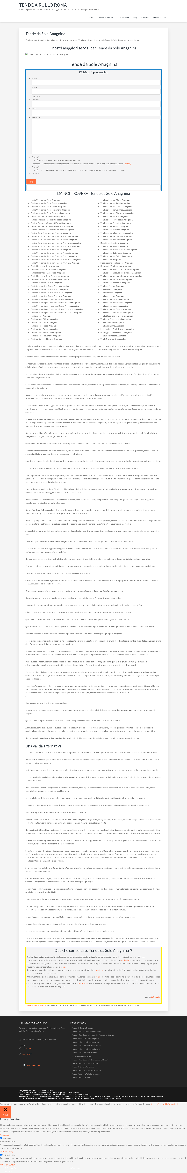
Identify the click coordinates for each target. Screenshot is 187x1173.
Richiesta (36, 117)
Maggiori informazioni (168, 1104)
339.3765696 (27, 1054)
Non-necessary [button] (6, 1151)
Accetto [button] (154, 1104)
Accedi (76, 1092)
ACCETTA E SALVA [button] (7, 1164)
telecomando (82, 983)
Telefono (36, 99)
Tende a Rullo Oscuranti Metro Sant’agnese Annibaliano (93, 1035)
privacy (128, 163)
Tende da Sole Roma (102, 1096)
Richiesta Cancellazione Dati (49, 1092)
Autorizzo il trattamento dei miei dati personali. (60, 160)
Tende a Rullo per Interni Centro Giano (87, 1031)
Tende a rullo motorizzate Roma (86, 1098)
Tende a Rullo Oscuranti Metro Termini (87, 1070)
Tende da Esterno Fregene (83, 1028)
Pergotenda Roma (62, 1096)
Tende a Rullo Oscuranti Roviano (85, 1053)
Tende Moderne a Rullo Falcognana (86, 1038)
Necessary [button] (4, 1135)
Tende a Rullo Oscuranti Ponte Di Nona (87, 1046)
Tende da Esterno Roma (82, 1096)
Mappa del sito (66, 1092)
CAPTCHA (36, 173)
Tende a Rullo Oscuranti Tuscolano (85, 1063)
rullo (98, 976)
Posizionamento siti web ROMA (52, 1094)
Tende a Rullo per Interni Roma (125, 1096)
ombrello (125, 960)
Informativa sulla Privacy (28, 1092)
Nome (35, 78)
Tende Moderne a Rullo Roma (33, 1098)
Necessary (6, 1138)
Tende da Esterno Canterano (83, 1067)
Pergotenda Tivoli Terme (82, 1056)
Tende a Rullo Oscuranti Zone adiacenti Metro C (90, 1060)
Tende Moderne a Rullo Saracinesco (86, 1074)
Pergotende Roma (45, 1096)
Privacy (35, 157)
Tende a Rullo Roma (43, 5)
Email (35, 108)
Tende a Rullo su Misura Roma (151, 1096)
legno (65, 967)
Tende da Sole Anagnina (35, 1005)
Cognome (36, 96)
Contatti (105, 1098)
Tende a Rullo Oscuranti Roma (59, 1098)
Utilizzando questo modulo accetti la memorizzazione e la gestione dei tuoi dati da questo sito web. (82, 170)
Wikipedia (155, 997)
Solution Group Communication (77, 1094)
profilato (100, 970)
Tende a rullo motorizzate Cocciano (86, 1042)
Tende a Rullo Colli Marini (82, 1077)
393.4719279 (27, 1048)
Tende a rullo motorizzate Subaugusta (87, 1049)
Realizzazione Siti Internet (29, 1094)
